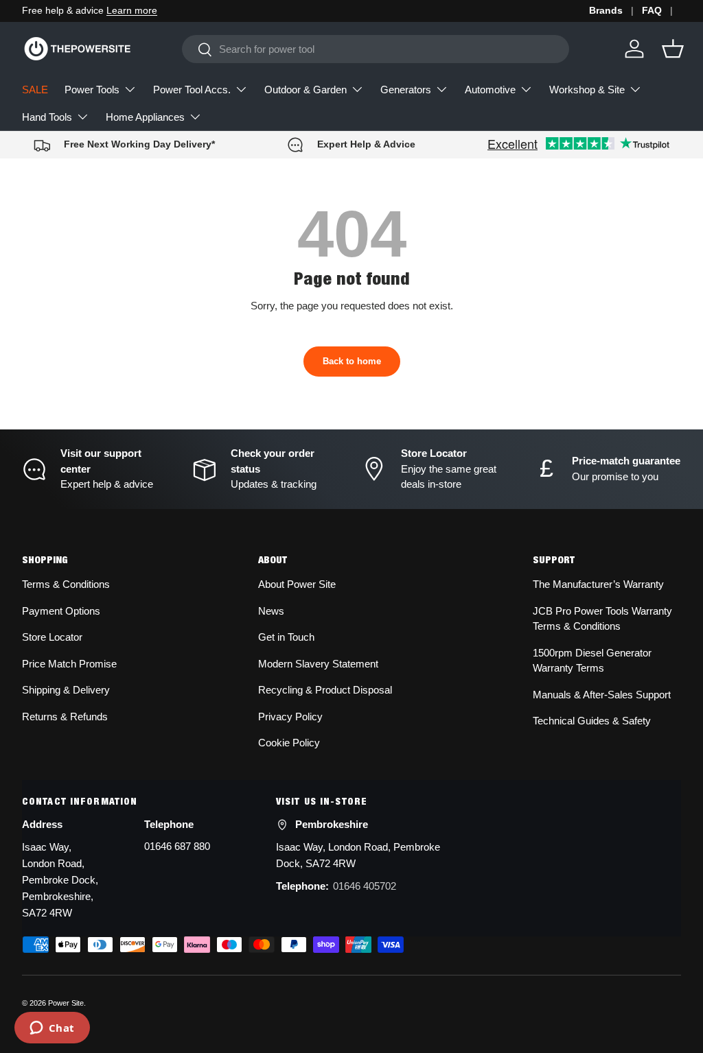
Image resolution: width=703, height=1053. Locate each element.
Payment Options (61, 611)
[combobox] (375, 49)
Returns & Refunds (65, 716)
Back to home (352, 361)
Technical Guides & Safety (592, 720)
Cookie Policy (289, 742)
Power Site (66, 1003)
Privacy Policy (290, 716)
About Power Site (297, 584)
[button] (673, 49)
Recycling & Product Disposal (325, 690)
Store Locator (52, 637)
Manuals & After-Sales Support (602, 694)
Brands (606, 10)
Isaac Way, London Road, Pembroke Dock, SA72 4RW (358, 855)
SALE (35, 89)
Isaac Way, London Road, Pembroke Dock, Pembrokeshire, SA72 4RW (60, 880)
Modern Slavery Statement (318, 664)
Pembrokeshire (331, 824)
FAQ (652, 10)
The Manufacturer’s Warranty (598, 584)
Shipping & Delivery (66, 690)
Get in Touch (286, 637)
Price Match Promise (69, 664)
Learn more (131, 10)
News (271, 611)
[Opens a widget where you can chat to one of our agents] (52, 1029)
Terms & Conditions (66, 584)
